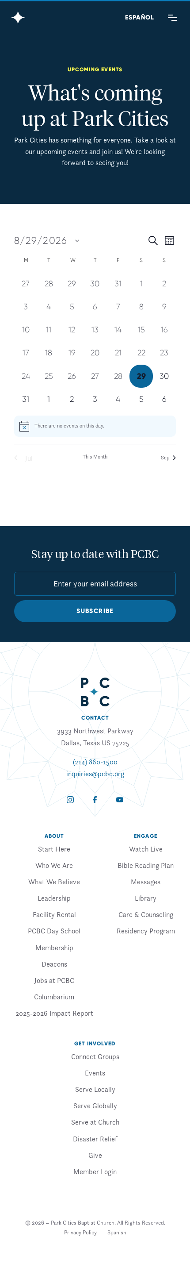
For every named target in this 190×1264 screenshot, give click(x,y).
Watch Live (146, 848)
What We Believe (54, 881)
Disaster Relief (95, 1138)
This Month (95, 456)
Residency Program (146, 930)
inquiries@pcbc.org (95, 773)
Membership (54, 947)
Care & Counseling (145, 914)
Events (95, 1072)
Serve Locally (95, 1089)
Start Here (54, 848)
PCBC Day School (54, 930)
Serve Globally (95, 1105)
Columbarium (54, 996)
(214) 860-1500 (95, 761)
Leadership (54, 898)
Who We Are (54, 865)
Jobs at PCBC (54, 980)
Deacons (54, 964)
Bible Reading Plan (146, 865)
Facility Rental (54, 914)
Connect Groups (95, 1056)
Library (145, 898)
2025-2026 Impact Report (54, 1013)
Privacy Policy (80, 1232)
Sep (165, 457)
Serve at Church (95, 1122)
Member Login (95, 1171)
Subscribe (95, 611)
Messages (145, 881)
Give (95, 1155)
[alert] (95, 426)
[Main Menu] (172, 18)
